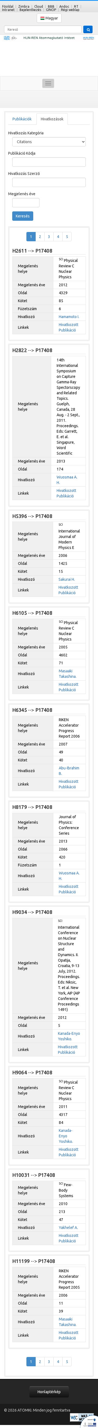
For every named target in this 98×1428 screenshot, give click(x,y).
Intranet (8, 10)
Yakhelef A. (68, 1227)
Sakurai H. (67, 579)
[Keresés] (88, 29)
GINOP (51, 10)
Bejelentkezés (30, 10)
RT (76, 6)
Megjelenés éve (21, 194)
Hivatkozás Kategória (26, 133)
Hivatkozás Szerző (24, 173)
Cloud (38, 6)
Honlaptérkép (49, 1392)
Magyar (51, 18)
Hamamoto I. (69, 316)
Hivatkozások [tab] (52, 119)
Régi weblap (70, 10)
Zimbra (23, 6)
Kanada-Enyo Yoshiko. (66, 1136)
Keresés (23, 216)
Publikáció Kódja (21, 153)
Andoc (64, 6)
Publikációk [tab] (22, 119)
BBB (51, 6)
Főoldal (7, 6)
